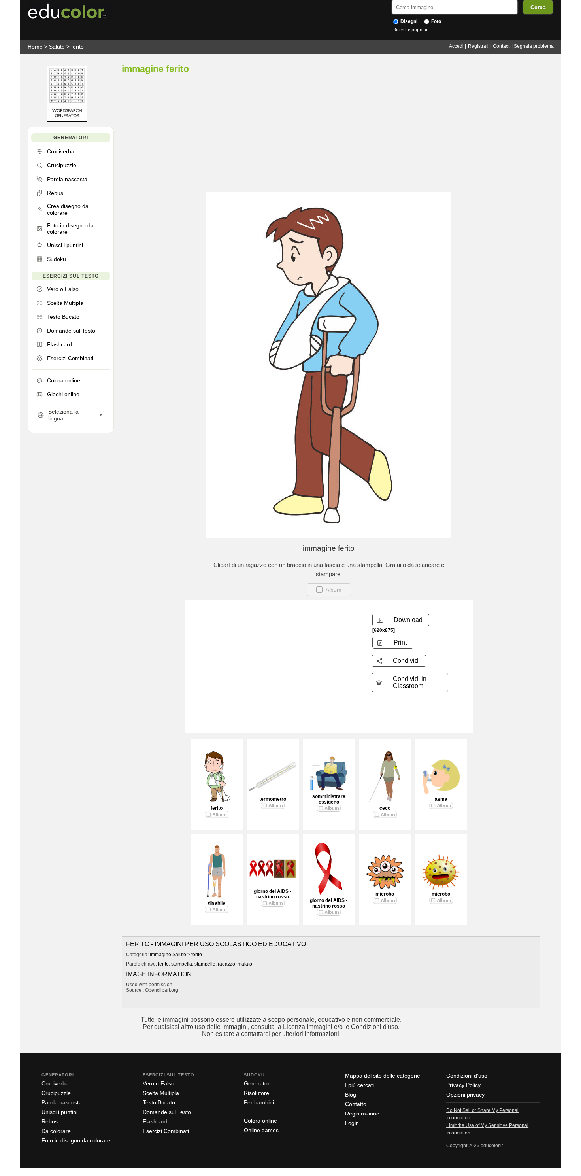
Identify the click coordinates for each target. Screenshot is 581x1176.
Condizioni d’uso (466, 1075)
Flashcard (155, 1121)
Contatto (355, 1104)
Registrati (478, 46)
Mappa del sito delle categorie (382, 1075)
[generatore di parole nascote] (67, 120)
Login (352, 1123)
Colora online (260, 1120)
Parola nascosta (62, 1102)
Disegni (408, 21)
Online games (261, 1130)
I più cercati (359, 1085)
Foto (435, 21)
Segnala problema (534, 46)
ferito (77, 46)
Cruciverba (55, 1083)
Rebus (50, 1121)
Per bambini (259, 1102)
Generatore (258, 1083)
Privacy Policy (463, 1085)
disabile (216, 903)
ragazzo (226, 964)
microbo (384, 894)
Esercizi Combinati (166, 1131)
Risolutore (256, 1093)
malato (245, 964)
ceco (384, 808)
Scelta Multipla (161, 1093)
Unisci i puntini (59, 1112)
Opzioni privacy (465, 1094)
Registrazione (362, 1113)
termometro (272, 799)
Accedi (456, 46)
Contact (501, 46)
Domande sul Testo (167, 1112)
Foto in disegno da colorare (76, 1140)
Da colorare (56, 1131)
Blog (350, 1094)
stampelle (204, 964)
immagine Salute (168, 954)
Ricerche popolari (411, 29)
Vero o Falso (158, 1083)
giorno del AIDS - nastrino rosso (272, 894)
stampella (181, 964)
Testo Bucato (159, 1102)
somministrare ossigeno (328, 799)
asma (441, 799)
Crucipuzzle (56, 1093)
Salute (57, 46)
